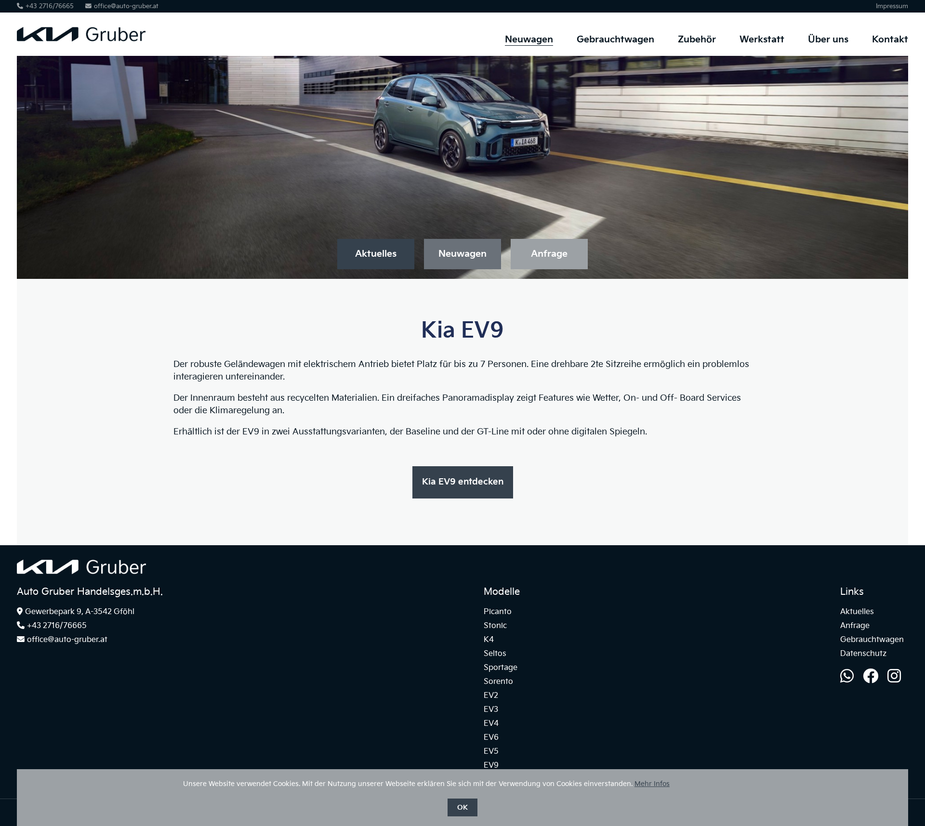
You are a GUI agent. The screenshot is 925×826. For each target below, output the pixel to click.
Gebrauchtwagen (615, 39)
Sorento (498, 681)
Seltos (495, 653)
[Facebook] (870, 677)
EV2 (491, 695)
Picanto (498, 611)
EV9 (491, 765)
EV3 (491, 709)
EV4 (491, 723)
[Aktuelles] (81, 572)
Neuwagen (529, 39)
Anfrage (549, 254)
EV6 (491, 737)
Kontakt (890, 39)
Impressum (892, 6)
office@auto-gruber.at (126, 6)
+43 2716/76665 (50, 6)
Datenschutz (863, 653)
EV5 (491, 751)
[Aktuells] (81, 53)
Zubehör (697, 39)
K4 (489, 639)
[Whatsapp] (847, 677)
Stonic (495, 625)
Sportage (500, 667)
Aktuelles (375, 254)
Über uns (828, 39)
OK (462, 807)
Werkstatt (762, 39)
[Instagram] (894, 677)
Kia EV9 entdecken (462, 482)
